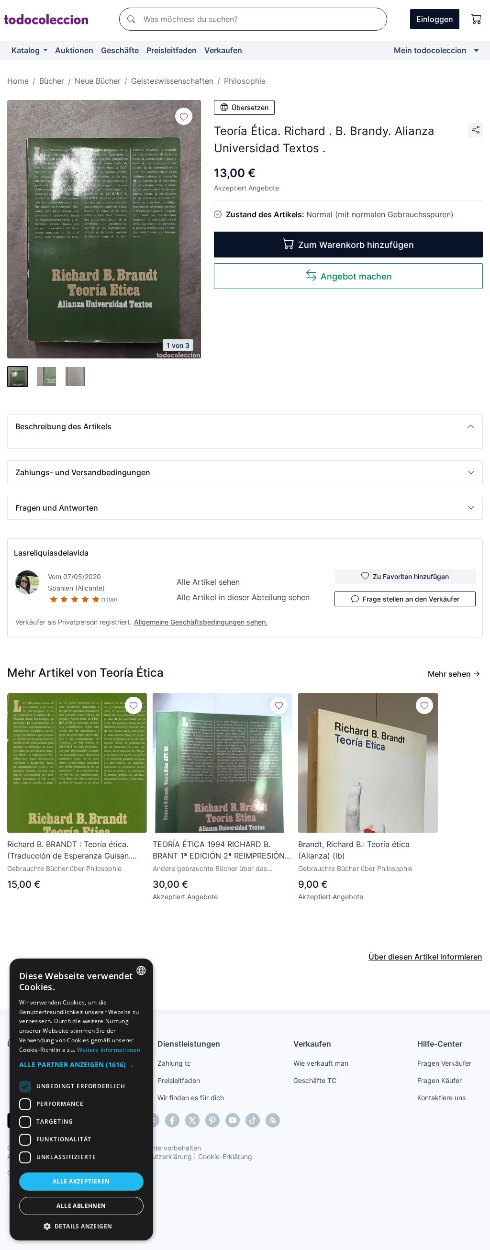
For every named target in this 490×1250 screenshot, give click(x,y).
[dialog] (81, 1099)
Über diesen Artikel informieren (425, 956)
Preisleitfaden (171, 50)
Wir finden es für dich (190, 1098)
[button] (245, 426)
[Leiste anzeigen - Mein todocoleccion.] (476, 50)
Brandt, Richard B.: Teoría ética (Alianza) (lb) (354, 849)
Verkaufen (223, 50)
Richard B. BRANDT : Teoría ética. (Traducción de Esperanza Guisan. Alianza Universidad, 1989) (69, 850)
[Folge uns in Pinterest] (212, 1120)
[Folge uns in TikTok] (252, 1120)
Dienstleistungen (188, 1044)
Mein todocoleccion (430, 50)
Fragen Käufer (439, 1080)
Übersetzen (250, 107)
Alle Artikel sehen (208, 582)
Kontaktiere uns (441, 1098)
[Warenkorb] (476, 19)
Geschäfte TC (314, 1080)
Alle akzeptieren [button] (81, 1181)
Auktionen (74, 50)
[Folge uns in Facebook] (172, 1120)
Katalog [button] (26, 50)
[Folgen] (183, 116)
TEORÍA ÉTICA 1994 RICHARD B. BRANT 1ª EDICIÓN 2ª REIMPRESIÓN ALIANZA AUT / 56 (219, 850)
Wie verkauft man (320, 1063)
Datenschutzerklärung (157, 1156)
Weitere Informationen (108, 1050)
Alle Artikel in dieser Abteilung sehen (243, 597)
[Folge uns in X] (192, 1120)
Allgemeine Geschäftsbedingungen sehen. (200, 622)
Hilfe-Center (439, 1044)
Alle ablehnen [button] (81, 1206)
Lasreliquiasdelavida (51, 553)
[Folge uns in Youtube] (232, 1120)
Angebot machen (356, 276)
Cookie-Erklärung (225, 1156)
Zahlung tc (174, 1063)
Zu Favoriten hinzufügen (411, 576)
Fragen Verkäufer (444, 1063)
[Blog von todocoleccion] (273, 1120)
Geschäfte (120, 50)
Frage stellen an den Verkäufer (411, 599)
